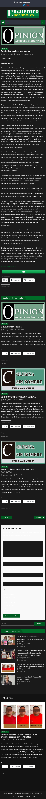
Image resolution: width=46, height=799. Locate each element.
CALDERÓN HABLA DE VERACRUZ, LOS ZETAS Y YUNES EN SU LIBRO (8, 518)
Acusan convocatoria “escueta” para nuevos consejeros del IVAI (40, 518)
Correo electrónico (9, 570)
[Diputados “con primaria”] (23, 311)
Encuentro (19, 54)
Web (4, 580)
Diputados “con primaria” (11, 326)
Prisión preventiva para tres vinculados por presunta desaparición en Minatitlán (19, 735)
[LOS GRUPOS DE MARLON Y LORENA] (23, 379)
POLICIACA (8, 697)
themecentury (38, 793)
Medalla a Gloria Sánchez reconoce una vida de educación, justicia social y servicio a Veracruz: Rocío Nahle (31, 652)
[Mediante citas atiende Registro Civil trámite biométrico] (8, 680)
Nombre (6, 560)
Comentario (7, 540)
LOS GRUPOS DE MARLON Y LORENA (18, 397)
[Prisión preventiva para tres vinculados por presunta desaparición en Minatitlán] (8, 668)
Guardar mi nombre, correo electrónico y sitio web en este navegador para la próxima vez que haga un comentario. (9, 601)
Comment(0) (30, 54)
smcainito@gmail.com (8, 266)
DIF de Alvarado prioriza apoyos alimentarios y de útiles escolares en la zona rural (30, 639)
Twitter (28, 796)
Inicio (12, 796)
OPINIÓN (4, 48)
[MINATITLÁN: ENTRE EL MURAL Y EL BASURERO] (23, 452)
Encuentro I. (23, 646)
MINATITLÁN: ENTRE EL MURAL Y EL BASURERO (18, 470)
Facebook (20, 796)
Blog (34, 796)
